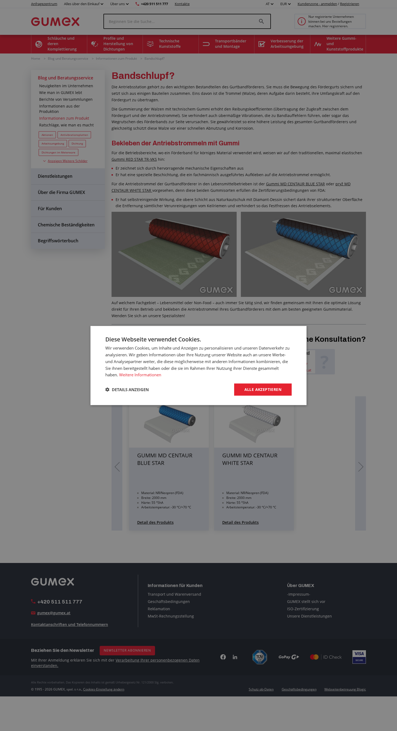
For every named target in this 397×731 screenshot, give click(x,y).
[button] (127, 390)
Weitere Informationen (140, 374)
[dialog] (198, 365)
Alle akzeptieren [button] (262, 389)
